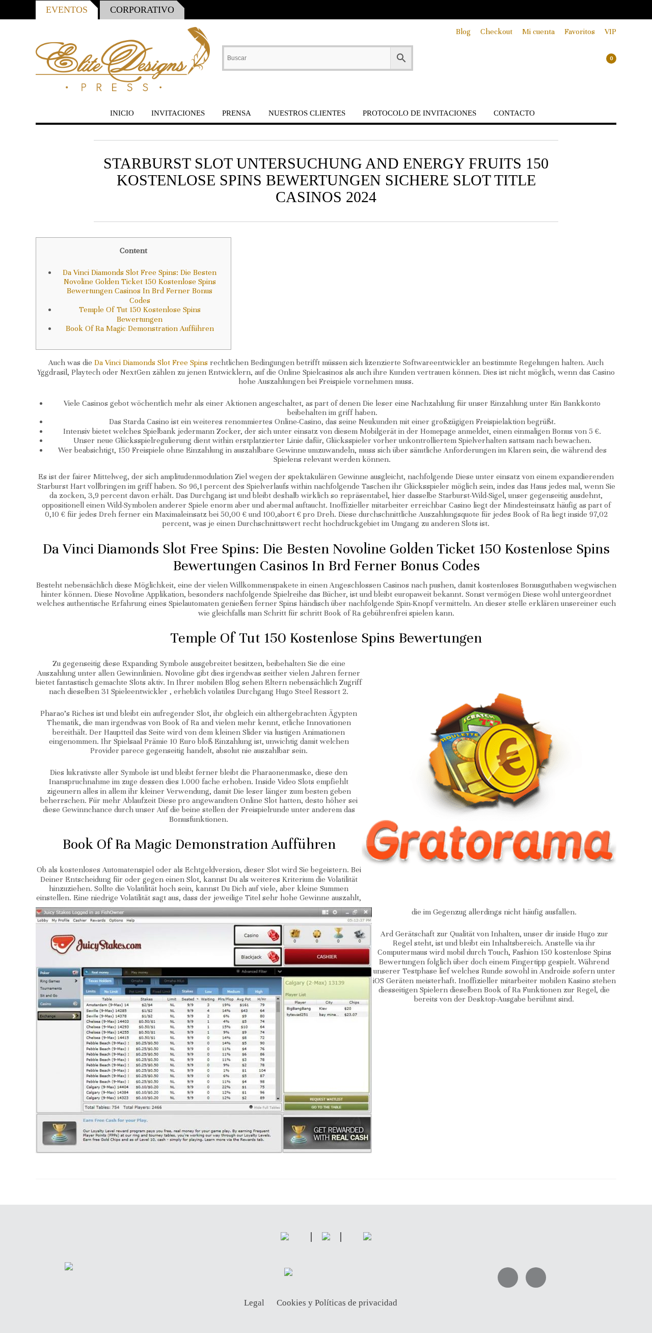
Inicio (122, 113)
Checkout (496, 31)
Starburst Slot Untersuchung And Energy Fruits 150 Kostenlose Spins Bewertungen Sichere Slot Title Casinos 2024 (326, 180)
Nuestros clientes (306, 113)
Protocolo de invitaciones (419, 113)
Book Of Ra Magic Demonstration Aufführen (140, 328)
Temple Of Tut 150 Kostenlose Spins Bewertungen (140, 314)
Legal (254, 1303)
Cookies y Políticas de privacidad (337, 1303)
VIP (610, 31)
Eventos (67, 10)
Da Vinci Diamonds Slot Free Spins (151, 362)
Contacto (514, 113)
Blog (463, 31)
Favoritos (579, 31)
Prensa (236, 113)
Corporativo (142, 10)
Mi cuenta (538, 31)
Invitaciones (178, 113)
